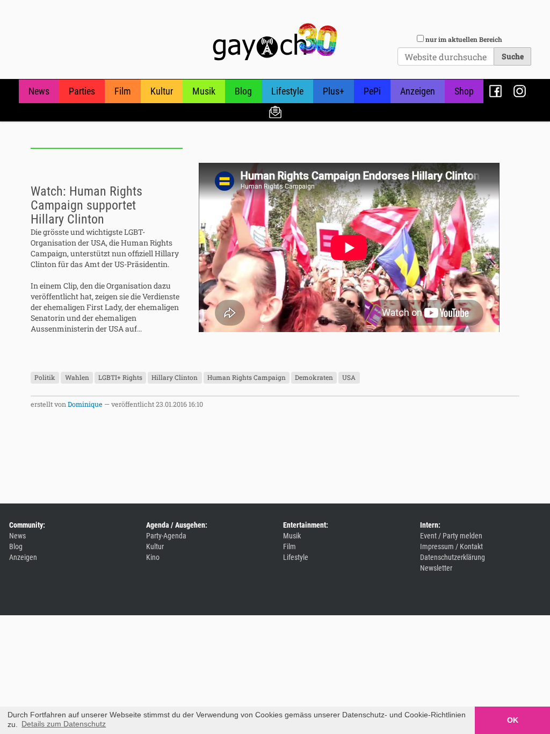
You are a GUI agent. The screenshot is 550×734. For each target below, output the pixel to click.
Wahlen (77, 377)
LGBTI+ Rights (120, 377)
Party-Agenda (166, 535)
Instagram (520, 91)
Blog (243, 91)
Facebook (495, 91)
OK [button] (512, 720)
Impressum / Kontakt (451, 546)
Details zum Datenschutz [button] (63, 723)
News (38, 91)
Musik (203, 91)
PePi (372, 91)
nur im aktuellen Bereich (463, 39)
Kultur (161, 91)
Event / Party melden (451, 535)
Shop (464, 91)
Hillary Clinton (174, 377)
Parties (82, 91)
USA (349, 377)
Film (122, 91)
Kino (153, 557)
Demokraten (314, 377)
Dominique (85, 404)
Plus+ (333, 91)
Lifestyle (287, 91)
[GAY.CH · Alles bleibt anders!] (275, 42)
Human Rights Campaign (246, 377)
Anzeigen (417, 91)
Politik (44, 377)
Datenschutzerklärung (452, 557)
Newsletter (275, 111)
